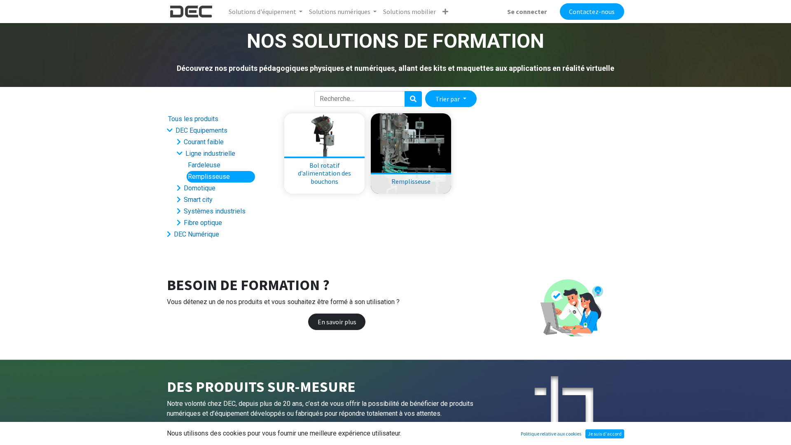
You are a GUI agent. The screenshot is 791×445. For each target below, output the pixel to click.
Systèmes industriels (215, 211)
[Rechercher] (413, 99)
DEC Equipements (201, 130)
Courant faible (204, 142)
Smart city (198, 200)
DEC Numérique (196, 234)
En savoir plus (337, 322)
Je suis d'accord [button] (605, 434)
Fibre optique (203, 223)
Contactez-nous (592, 11)
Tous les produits (193, 119)
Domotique (199, 188)
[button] (445, 11)
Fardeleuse (204, 165)
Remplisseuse (209, 176)
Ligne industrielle (210, 153)
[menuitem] (409, 11)
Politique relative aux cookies (551, 434)
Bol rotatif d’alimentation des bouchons (324, 173)
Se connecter (527, 11)
